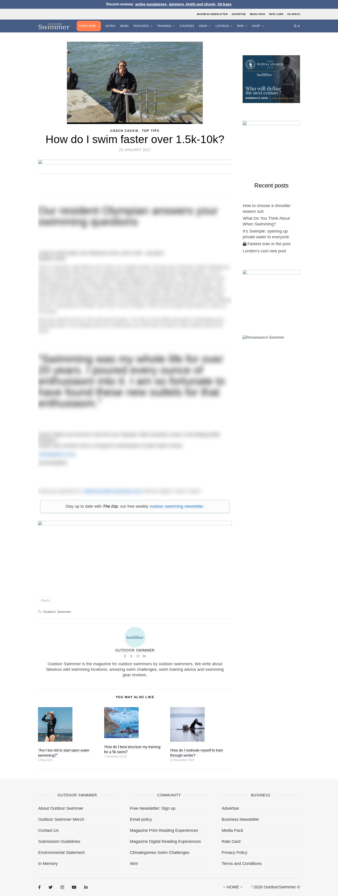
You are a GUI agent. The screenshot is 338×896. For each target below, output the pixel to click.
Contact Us (48, 830)
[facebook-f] (39, 887)
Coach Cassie (124, 131)
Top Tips (151, 131)
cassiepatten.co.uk (56, 454)
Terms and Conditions (242, 863)
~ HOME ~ (233, 887)
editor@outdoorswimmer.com (112, 491)
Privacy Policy (234, 852)
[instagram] (62, 887)
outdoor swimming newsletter (176, 506)
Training (164, 26)
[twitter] (50, 887)
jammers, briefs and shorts (192, 4)
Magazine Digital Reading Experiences (165, 841)
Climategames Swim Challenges (159, 852)
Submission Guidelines (59, 841)
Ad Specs (293, 14)
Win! (240, 26)
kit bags (225, 4)
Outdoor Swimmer (57, 612)
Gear (203, 26)
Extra (110, 26)
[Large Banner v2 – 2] (135, 553)
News (124, 26)
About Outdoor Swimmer (60, 808)
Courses (187, 26)
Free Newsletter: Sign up (152, 808)
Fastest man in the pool (268, 244)
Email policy (141, 819)
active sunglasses (151, 4)
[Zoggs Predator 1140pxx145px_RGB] (135, 171)
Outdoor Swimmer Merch (61, 819)
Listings (222, 26)
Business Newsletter (212, 14)
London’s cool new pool (264, 251)
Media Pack (257, 14)
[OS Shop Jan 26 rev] (271, 144)
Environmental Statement (61, 852)
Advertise (239, 14)
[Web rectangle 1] (271, 293)
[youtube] (74, 887)
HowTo (45, 600)
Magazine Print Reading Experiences (164, 830)
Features (141, 26)
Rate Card (276, 14)
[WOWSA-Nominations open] (271, 78)
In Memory (48, 863)
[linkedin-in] (86, 887)
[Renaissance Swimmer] (271, 359)
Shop (256, 26)
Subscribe (87, 26)
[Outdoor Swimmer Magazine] (54, 26)
